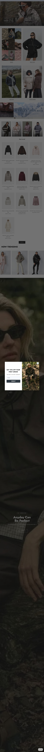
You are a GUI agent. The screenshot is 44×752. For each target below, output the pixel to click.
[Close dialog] (38, 363)
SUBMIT (13, 381)
